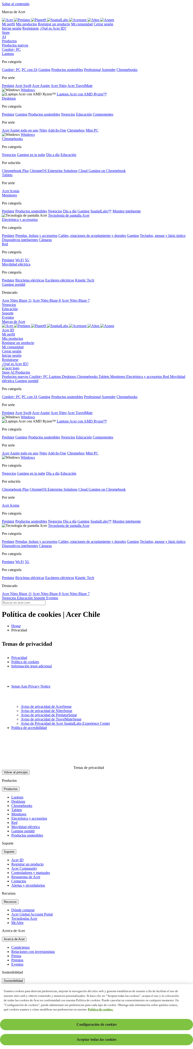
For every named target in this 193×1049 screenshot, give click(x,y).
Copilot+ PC (11, 49)
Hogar (16, 626)
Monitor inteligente (127, 211)
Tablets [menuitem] (104, 377)
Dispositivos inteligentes (20, 240)
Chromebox (76, 130)
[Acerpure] (78, 326)
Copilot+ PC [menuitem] (39, 377)
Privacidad (19, 658)
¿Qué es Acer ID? (53, 28)
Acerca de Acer (14, 939)
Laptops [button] (8, 54)
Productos (11, 789)
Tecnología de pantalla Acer (68, 215)
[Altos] (94, 326)
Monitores (18, 814)
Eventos (8, 317)
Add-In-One (57, 130)
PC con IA (29, 70)
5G (27, 260)
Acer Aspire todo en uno (20, 130)
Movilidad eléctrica (25, 827)
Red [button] (5, 244)
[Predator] (22, 326)
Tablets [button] (7, 175)
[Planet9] (39, 326)
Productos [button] (9, 41)
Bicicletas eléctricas (29, 280)
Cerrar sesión (103, 24)
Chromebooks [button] (12, 139)
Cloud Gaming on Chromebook (102, 171)
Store (6, 33)
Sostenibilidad (13, 980)
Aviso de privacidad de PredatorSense (49, 715)
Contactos (18, 881)
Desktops (18, 801)
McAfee (17, 923)
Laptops (17, 797)
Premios (17, 960)
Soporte (7, 313)
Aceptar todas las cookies (96, 1039)
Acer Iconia (10, 191)
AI (4, 37)
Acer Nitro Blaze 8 (46, 300)
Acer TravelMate (79, 86)
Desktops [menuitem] (69, 377)
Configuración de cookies (96, 1024)
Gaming (44, 70)
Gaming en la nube (31, 155)
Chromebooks (127, 70)
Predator (8, 86)
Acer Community (24, 868)
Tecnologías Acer (24, 918)
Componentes (103, 114)
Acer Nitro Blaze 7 (75, 300)
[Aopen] (107, 326)
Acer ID (17, 860)
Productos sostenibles (67, 70)
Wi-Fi (19, 260)
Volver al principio (16, 772)
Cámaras (45, 240)
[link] (8, 20)
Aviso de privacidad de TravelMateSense (51, 719)
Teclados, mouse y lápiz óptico (162, 236)
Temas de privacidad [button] (88, 768)
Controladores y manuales (30, 873)
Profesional (92, 70)
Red (14, 823)
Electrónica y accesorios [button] (20, 220)
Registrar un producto (54, 24)
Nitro (43, 130)
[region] (96, 1016)
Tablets (16, 810)
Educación (84, 114)
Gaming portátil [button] (13, 284)
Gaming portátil (23, 831)
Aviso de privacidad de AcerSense (46, 706)
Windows (28, 90)
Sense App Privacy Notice (30, 686)
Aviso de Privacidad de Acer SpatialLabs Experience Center (65, 723)
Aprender (108, 70)
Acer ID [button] (8, 330)
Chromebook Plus (15, 171)
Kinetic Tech (84, 280)
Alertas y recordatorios (28, 885)
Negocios (68, 114)
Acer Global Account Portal (32, 914)
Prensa (16, 956)
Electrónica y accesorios (29, 818)
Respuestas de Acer (25, 877)
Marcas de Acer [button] (13, 322)
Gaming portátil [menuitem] (26, 381)
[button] (96, 12)
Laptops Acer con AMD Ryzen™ (82, 94)
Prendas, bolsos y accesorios (36, 236)
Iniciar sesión (11, 28)
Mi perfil (8, 24)
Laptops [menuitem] (55, 377)
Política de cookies (25, 662)
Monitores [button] (9, 195)
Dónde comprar (23, 910)
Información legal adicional (31, 666)
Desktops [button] (9, 98)
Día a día (53, 155)
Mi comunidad (82, 24)
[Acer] (8, 326)
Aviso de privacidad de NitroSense (46, 711)
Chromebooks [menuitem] (88, 377)
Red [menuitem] (166, 377)
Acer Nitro (59, 86)
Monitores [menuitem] (118, 377)
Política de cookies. (100, 1009)
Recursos (10, 902)
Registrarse (30, 28)
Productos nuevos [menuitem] (15, 377)
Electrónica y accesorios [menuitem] (144, 377)
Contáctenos (20, 947)
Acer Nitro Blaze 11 (17, 300)
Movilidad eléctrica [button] (16, 264)
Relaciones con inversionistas (33, 952)
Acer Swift (23, 86)
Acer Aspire (41, 86)
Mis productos (26, 24)
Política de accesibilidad (29, 728)
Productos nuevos (15, 45)
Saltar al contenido (15, 4)
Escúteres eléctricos (59, 280)
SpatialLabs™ (101, 211)
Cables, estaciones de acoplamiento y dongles (92, 236)
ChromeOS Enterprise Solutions (53, 171)
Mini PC (92, 130)
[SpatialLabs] (58, 326)
